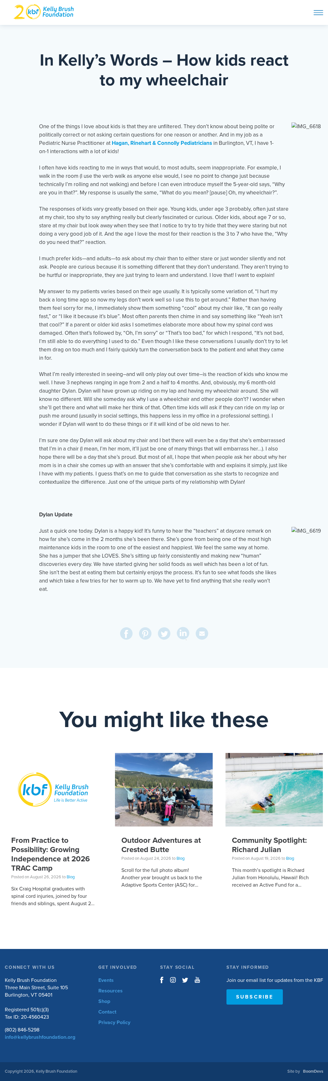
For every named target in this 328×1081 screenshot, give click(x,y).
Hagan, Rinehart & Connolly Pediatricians (162, 143)
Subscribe (254, 997)
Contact (107, 1012)
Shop (104, 1001)
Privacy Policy (114, 1022)
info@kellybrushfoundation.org (40, 1037)
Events (106, 980)
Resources (110, 991)
